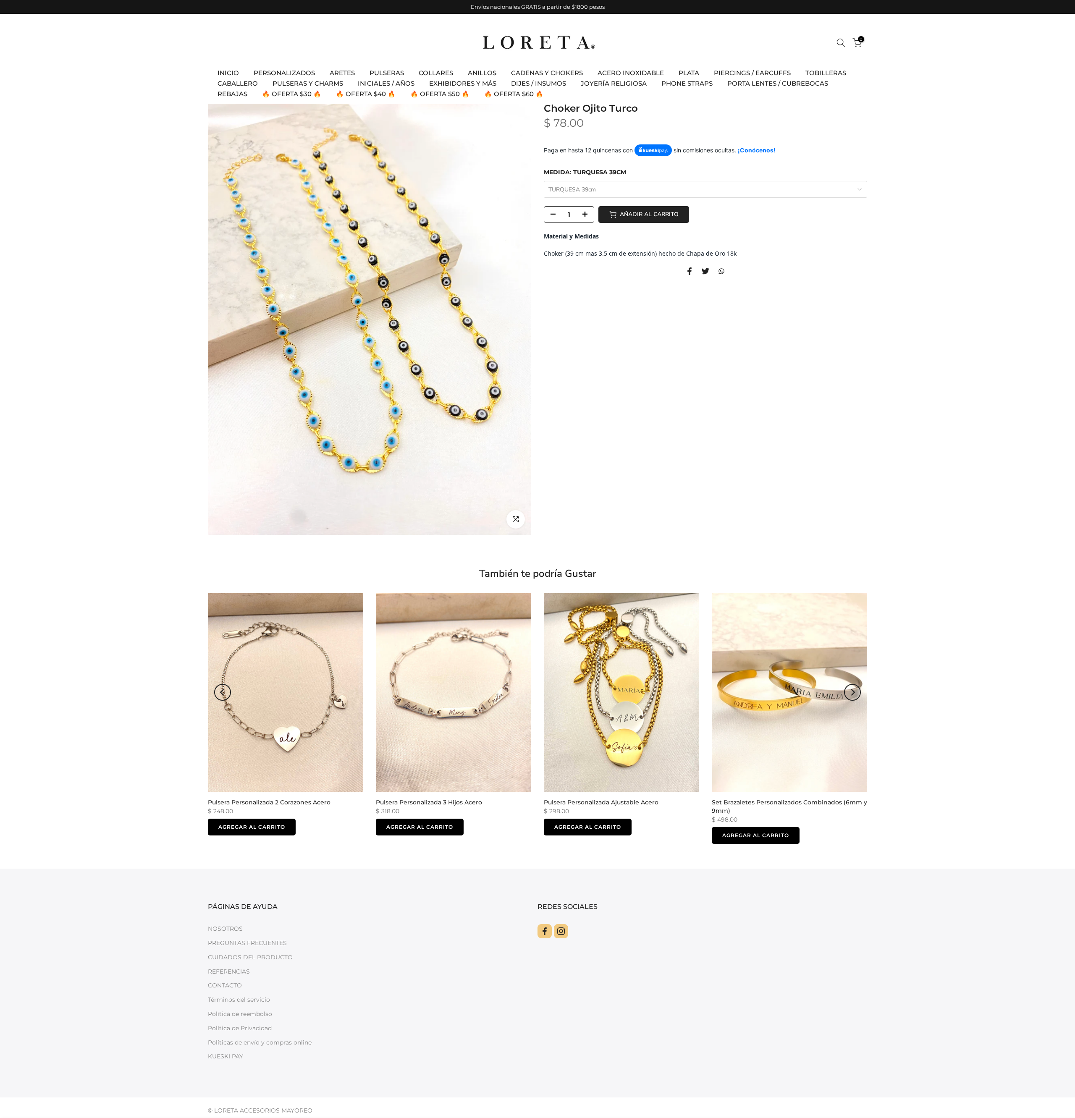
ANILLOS (482, 73)
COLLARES (436, 73)
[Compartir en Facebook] (689, 271)
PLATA (689, 73)
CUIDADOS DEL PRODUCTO (250, 957)
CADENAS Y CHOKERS (547, 73)
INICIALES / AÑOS (386, 83)
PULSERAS (387, 73)
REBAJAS (232, 94)
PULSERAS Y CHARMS (308, 83)
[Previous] (222, 692)
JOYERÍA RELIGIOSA (614, 83)
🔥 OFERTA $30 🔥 (291, 94)
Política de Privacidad (240, 1028)
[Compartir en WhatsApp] (721, 271)
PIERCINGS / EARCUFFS (752, 73)
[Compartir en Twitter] (705, 271)
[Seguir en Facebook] (545, 931)
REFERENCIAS (229, 971)
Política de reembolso (240, 1014)
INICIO (228, 73)
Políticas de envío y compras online (260, 1042)
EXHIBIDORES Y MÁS (462, 83)
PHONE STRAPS (687, 83)
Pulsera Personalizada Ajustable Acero (601, 802)
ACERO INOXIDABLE (631, 73)
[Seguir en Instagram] (561, 931)
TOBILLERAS (825, 73)
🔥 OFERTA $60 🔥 (513, 94)
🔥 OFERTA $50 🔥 (439, 94)
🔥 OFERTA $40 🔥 (366, 94)
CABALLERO (238, 83)
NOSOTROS (225, 928)
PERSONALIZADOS (284, 73)
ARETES (342, 73)
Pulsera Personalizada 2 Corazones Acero (269, 802)
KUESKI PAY (225, 1056)
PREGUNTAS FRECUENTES (247, 943)
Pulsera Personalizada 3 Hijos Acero (429, 802)
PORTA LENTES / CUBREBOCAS (777, 83)
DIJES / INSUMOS (538, 83)
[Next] (852, 692)
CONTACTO (225, 985)
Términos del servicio (239, 999)
